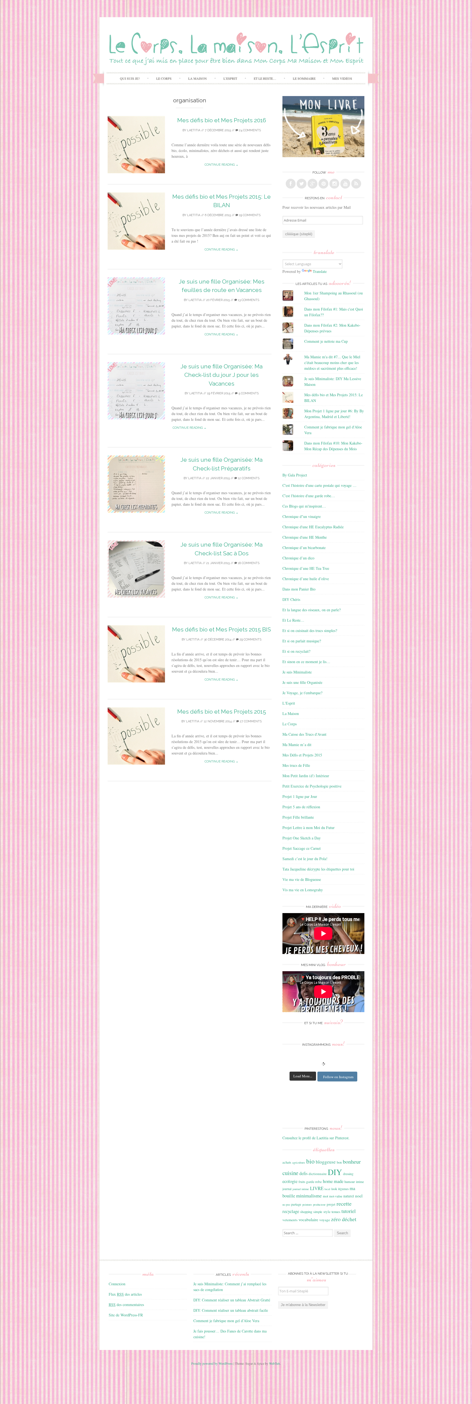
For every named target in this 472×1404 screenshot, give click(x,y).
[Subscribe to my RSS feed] (356, 184)
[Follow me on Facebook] (291, 184)
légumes (343, 1189)
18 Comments (248, 563)
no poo (286, 1204)
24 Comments (249, 130)
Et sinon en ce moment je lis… (306, 661)
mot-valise (335, 1196)
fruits (302, 1182)
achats (286, 1162)
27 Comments (250, 721)
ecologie (289, 1181)
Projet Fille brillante (298, 817)
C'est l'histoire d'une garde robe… (308, 495)
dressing (348, 1174)
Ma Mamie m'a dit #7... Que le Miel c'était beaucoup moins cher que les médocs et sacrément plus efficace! (332, 362)
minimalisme (309, 1195)
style (327, 1211)
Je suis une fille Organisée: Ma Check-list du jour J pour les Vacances (221, 375)
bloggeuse (326, 1162)
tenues (336, 1211)
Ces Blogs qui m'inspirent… (304, 506)
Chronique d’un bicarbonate (304, 547)
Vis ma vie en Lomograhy (302, 889)
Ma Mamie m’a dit (296, 744)
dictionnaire (318, 1173)
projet (331, 1204)
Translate (320, 271)
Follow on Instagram (338, 1076)
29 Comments (250, 639)
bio (310, 1161)
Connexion (117, 1283)
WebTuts (274, 1363)
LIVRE (316, 1188)
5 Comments (248, 393)
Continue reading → (221, 164)
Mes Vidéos (342, 78)
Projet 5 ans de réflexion (301, 806)
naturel (348, 1196)
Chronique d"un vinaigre (301, 516)
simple (317, 1211)
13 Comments (248, 300)
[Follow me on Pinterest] (323, 184)
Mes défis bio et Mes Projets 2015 (221, 711)
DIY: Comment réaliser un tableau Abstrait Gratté (231, 1299)
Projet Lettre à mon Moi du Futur (308, 827)
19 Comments (249, 215)
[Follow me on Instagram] (334, 184)
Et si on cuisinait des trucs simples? (309, 630)
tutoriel (348, 1211)
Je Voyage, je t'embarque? (302, 692)
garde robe (314, 1181)
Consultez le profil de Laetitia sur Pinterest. (316, 1137)
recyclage (290, 1211)
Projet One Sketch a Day (301, 837)
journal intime (301, 1189)
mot (325, 1196)
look (334, 1189)
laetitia (193, 130)
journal (286, 1189)
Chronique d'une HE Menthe (304, 537)
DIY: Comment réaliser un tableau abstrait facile (230, 1310)
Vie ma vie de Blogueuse (301, 879)
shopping (306, 1211)
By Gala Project (294, 475)
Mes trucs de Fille (296, 765)
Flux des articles (125, 1294)
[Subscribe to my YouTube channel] (345, 184)
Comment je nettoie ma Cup (326, 341)
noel (358, 1196)
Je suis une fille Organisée (302, 682)
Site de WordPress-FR (126, 1314)
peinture (307, 1204)
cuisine (290, 1173)
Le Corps (164, 78)
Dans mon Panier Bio (298, 589)
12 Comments (248, 478)
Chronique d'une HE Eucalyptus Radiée (313, 526)
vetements (289, 1219)
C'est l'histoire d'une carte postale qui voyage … (319, 485)
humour (349, 1181)
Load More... (302, 1076)
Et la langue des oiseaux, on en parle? (311, 609)
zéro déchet (343, 1219)
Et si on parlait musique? (301, 640)
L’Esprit (230, 78)
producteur (319, 1204)
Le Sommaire (304, 78)
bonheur (352, 1161)
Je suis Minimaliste (297, 672)
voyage (324, 1219)
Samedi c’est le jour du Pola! (305, 858)
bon (339, 1162)
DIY (335, 1172)
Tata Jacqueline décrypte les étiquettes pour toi (318, 869)
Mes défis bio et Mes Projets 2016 (221, 120)
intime (360, 1182)
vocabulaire (308, 1219)
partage (296, 1204)
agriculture (298, 1162)
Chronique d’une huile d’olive (305, 578)
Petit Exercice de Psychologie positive (311, 786)
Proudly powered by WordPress (212, 1363)
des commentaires (126, 1304)
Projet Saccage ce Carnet (301, 848)
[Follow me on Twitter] (301, 184)
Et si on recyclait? (296, 651)
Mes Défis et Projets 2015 (302, 755)
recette (344, 1203)
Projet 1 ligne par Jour (299, 796)
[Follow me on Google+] (312, 184)
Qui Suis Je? (130, 78)
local (327, 1189)
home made (333, 1181)
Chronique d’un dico (298, 558)
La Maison (197, 78)
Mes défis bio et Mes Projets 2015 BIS (221, 629)
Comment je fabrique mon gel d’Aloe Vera (226, 1320)
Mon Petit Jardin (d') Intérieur (305, 775)
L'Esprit (288, 703)
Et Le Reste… (265, 78)
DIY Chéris (291, 599)
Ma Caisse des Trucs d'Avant (304, 734)
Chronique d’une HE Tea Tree (305, 568)
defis (303, 1173)
